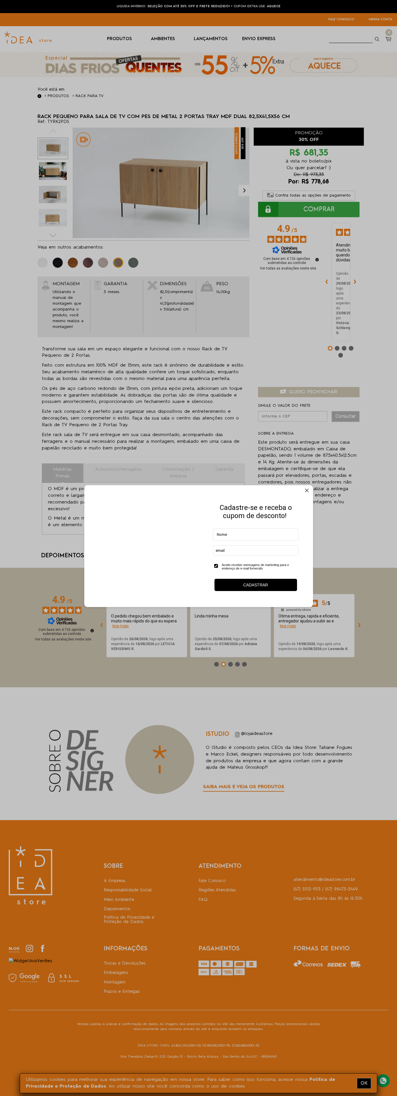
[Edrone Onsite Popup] (198, 548)
